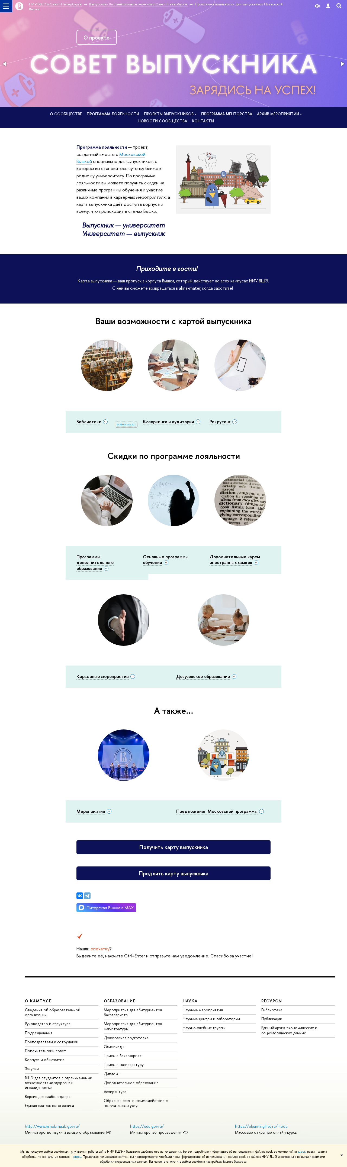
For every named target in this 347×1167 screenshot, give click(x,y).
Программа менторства (226, 113)
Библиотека (271, 1009)
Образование (119, 1000)
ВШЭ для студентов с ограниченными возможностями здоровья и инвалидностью (58, 1082)
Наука (190, 1000)
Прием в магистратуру (124, 1064)
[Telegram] (87, 895)
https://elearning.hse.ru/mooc (261, 1126)
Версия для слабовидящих (47, 1096)
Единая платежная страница (49, 1105)
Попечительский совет (45, 1050)
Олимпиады (114, 1046)
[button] (5, 64)
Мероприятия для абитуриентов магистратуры (133, 1026)
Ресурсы (271, 1000)
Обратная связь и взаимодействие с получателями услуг (136, 1103)
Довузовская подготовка (126, 1037)
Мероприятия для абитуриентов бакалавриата (133, 1012)
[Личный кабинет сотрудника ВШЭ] (328, 6)
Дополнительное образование (131, 1082)
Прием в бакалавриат (123, 1055)
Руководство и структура (47, 1023)
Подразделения (38, 1032)
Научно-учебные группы (204, 1027)
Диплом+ (112, 1073)
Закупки (32, 1068)
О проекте (96, 37)
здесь (302, 1151)
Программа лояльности (113, 113)
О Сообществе (66, 113)
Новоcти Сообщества (162, 120)
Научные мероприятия (203, 1009)
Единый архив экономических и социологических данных (289, 1030)
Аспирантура (115, 1091)
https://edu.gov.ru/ (147, 1126)
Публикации (271, 1018)
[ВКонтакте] (79, 895)
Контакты (203, 120)
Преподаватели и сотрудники (51, 1041)
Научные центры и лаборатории (211, 1018)
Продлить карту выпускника (173, 873)
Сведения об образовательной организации (52, 1012)
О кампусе (38, 1000)
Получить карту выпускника (173, 847)
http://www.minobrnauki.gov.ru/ (52, 1126)
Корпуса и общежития (44, 1059)
